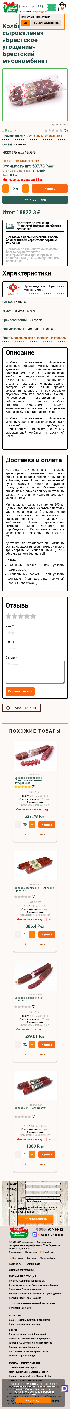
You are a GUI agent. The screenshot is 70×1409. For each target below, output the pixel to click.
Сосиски (53, 1284)
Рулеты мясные (40, 1284)
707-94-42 (49, 1229)
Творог (44, 1371)
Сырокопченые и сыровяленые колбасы (37, 338)
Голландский (28, 1338)
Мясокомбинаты (49, 1257)
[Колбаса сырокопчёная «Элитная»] (35, 976)
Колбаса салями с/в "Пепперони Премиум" (34, 889)
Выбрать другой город (46, 22)
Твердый (13, 1342)
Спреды (34, 1367)
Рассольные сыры (19, 1351)
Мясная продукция (22, 1276)
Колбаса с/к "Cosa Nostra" (30, 1108)
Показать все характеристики (20, 160)
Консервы (36, 1324)
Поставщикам (32, 1263)
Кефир (48, 1376)
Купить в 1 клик (35, 199)
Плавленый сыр (26, 1376)
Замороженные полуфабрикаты (32, 1303)
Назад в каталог (25, 707)
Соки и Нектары (17, 1319)
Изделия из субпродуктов (47, 1293)
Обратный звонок (52, 1235)
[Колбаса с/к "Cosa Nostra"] (35, 1086)
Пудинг (13, 1376)
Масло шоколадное (19, 1371)
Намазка (36, 1297)
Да (25, 22)
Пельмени (14, 1307)
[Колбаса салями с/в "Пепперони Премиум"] (35, 866)
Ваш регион (14, 1201)
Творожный (40, 1334)
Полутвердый (42, 1338)
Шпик (22, 1297)
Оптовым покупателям (21, 1269)
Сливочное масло (19, 1367)
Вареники (26, 1307)
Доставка (31, 1257)
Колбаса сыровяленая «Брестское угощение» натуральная (28, 780)
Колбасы (13, 1280)
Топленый (14, 1338)
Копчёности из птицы (20, 1293)
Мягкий (13, 1355)
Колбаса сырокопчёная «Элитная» (28, 999)
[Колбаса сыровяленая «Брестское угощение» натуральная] (35, 756)
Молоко (40, 1376)
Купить (49, 188)
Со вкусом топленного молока (35, 1342)
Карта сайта (15, 1263)
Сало (28, 1297)
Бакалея (15, 1315)
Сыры (13, 1329)
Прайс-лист (49, 1251)
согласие (22, 1207)
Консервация (23, 1324)
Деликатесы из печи (20, 1284)
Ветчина (13, 1297)
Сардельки (15, 1289)
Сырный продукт (27, 1355)
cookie (20, 1389)
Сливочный (26, 1334)
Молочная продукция (24, 1363)
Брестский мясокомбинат (44, 136)
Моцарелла (35, 1351)
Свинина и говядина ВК (32, 1280)
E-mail (11, 1195)
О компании (15, 1251)
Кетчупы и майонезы (38, 1319)
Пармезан (14, 1334)
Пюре (12, 1324)
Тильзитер (33, 1346)
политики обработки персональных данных (33, 1210)
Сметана (35, 1371)
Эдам (45, 1351)
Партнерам (31, 1251)
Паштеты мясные (31, 1289)
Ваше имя (13, 1183)
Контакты (17, 1257)
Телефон (12, 1189)
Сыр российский (18, 1346)
